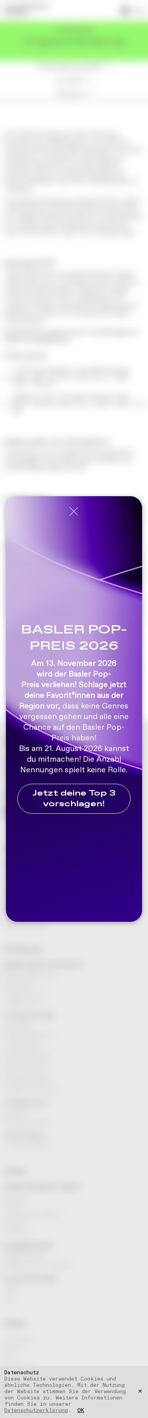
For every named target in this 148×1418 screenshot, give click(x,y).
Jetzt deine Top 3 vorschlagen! (74, 798)
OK (80, 1411)
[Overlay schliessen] (73, 512)
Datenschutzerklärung (36, 1410)
